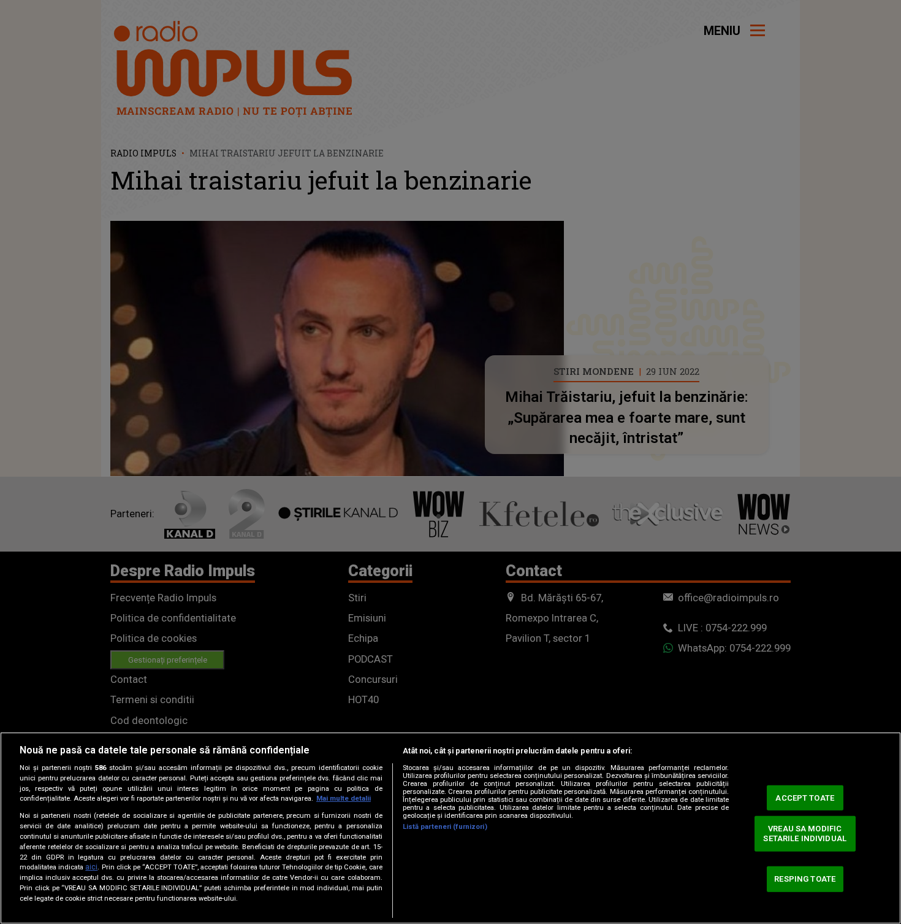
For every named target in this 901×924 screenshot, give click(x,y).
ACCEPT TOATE (804, 797)
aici (91, 867)
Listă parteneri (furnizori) (445, 827)
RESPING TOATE (804, 879)
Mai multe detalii (343, 799)
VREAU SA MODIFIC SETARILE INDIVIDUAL (804, 833)
